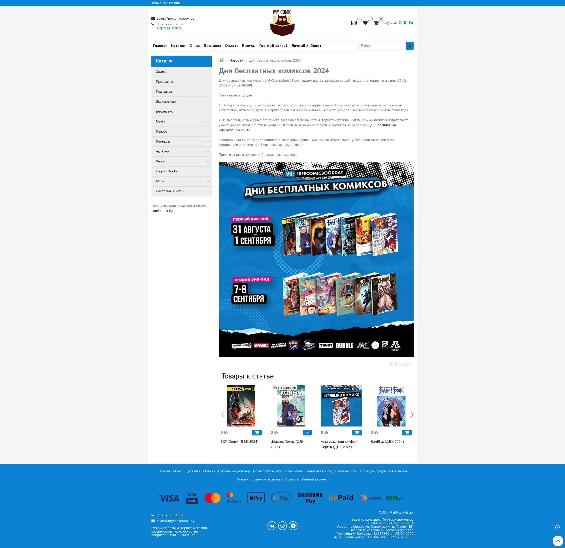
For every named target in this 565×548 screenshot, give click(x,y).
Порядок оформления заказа (384, 471)
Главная (160, 45)
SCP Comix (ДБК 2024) (239, 441)
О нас (194, 45)
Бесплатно (164, 111)
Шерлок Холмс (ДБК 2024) (287, 444)
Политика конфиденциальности (331, 471)
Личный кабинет (306, 45)
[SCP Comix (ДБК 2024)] (241, 406)
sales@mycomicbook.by (175, 18)
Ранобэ (162, 131)
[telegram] (293, 525)
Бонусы (249, 45)
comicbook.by (162, 210)
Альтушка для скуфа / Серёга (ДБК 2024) (339, 444)
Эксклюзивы (166, 101)
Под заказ (164, 91)
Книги (160, 161)
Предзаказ (164, 81)
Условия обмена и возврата (259, 479)
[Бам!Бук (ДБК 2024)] (391, 406)
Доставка (212, 45)
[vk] (271, 525)
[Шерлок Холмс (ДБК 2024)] (291, 406)
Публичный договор (234, 471)
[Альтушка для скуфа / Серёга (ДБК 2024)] (341, 406)
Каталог (178, 45)
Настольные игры (170, 191)
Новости (236, 60)
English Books (167, 171)
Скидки (162, 71)
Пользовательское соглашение (278, 471)
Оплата (232, 45)
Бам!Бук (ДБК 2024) (387, 441)
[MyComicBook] (282, 22)
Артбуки (163, 151)
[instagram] (282, 525)
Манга (160, 121)
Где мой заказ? (273, 45)
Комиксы (163, 141)
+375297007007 (169, 24)
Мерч (160, 181)
